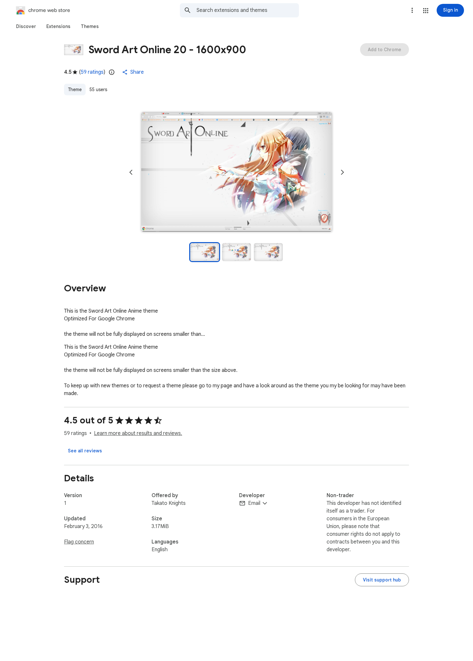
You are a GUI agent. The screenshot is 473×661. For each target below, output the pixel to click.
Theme (75, 89)
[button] (425, 10)
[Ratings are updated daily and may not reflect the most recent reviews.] (111, 72)
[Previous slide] (131, 172)
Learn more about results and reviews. (138, 433)
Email (254, 503)
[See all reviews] (85, 450)
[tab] (26, 26)
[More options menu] (412, 10)
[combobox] (248, 10)
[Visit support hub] (382, 580)
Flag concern (79, 542)
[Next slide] (342, 172)
